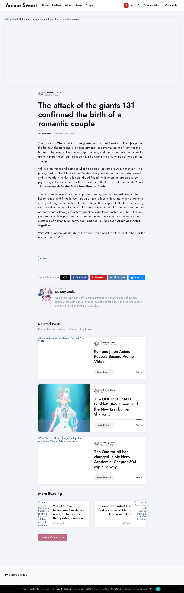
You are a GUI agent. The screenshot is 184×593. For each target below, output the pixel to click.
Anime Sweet (21, 5)
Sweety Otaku (54, 92)
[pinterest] (126, 5)
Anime (43, 258)
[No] (180, 589)
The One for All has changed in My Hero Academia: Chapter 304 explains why (115, 459)
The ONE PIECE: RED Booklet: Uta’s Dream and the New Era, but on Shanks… (116, 407)
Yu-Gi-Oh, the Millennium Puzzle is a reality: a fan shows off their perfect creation (68, 512)
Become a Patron (18, 575)
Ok (158, 589)
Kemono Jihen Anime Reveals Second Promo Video (114, 356)
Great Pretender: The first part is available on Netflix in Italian (115, 510)
